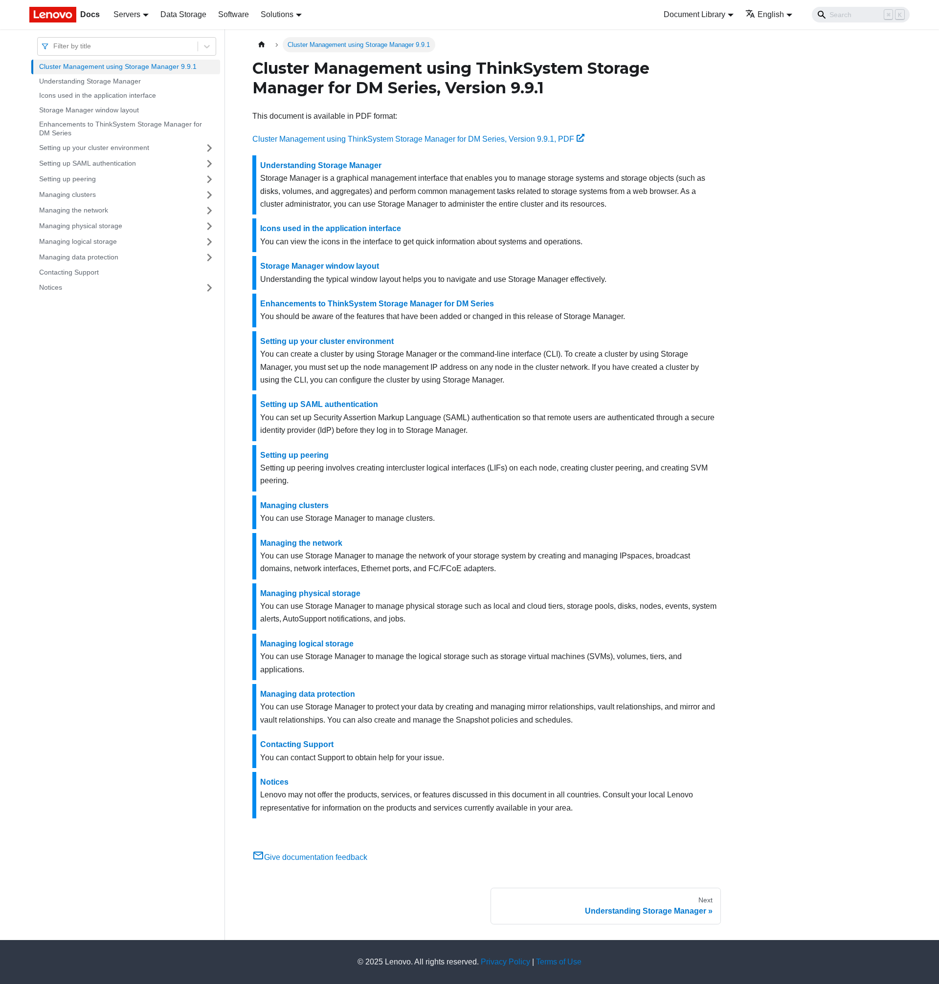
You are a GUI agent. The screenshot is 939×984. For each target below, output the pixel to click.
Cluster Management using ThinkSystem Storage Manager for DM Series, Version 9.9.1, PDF (413, 139)
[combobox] (54, 46)
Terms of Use (558, 962)
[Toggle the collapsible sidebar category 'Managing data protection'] (209, 257)
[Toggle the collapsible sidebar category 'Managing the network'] (209, 210)
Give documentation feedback (315, 857)
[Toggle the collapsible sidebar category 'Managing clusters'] (209, 195)
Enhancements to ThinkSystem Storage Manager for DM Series (120, 128)
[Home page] (261, 44)
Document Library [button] (694, 14)
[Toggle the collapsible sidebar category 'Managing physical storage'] (209, 226)
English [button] (771, 14)
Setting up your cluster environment (94, 147)
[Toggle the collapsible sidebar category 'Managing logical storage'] (209, 242)
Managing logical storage (78, 241)
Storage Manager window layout (89, 110)
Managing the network (73, 210)
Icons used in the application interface (97, 95)
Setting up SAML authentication (87, 163)
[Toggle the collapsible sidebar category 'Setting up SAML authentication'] (209, 163)
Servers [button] (126, 14)
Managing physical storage (80, 226)
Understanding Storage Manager (90, 81)
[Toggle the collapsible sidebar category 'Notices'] (209, 288)
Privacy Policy (505, 962)
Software (233, 14)
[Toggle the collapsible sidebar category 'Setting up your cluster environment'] (209, 148)
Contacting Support (69, 272)
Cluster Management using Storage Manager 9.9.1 (118, 66)
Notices (50, 287)
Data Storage (183, 14)
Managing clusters (67, 194)
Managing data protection (78, 257)
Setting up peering (67, 179)
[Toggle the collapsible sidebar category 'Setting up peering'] (209, 179)
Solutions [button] (277, 14)
